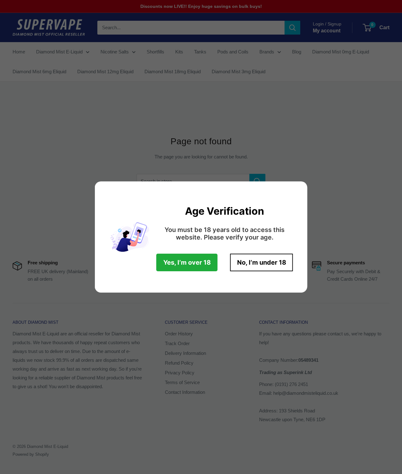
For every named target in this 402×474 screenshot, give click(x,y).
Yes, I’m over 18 (187, 262)
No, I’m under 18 (261, 262)
